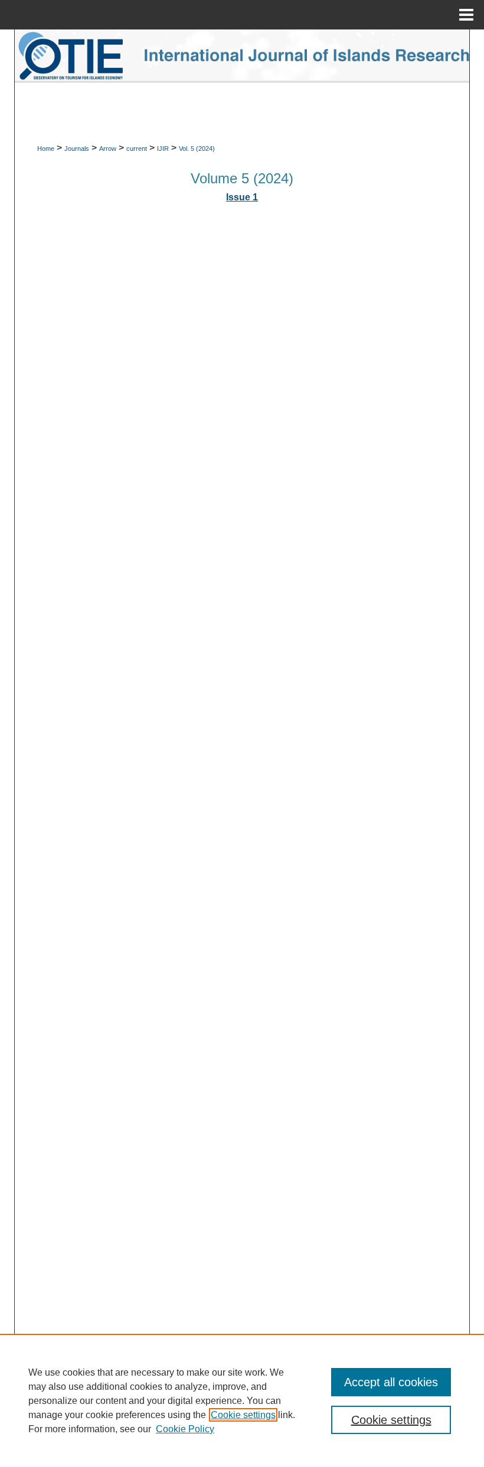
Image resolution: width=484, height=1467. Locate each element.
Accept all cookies (391, 1382)
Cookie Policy (185, 1429)
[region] (242, 1400)
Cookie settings (243, 1415)
